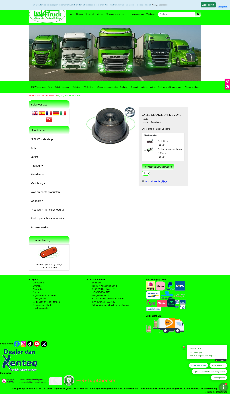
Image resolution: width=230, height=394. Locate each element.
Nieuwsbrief (90, 14)
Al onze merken (191, 87)
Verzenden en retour (115, 14)
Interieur (65, 87)
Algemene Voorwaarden (44, 295)
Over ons (37, 286)
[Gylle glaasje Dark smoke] (110, 125)
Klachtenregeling (41, 308)
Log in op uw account (135, 14)
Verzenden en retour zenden (46, 302)
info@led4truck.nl (100, 295)
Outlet (57, 87)
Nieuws (79, 14)
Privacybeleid (39, 299)
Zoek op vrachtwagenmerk (169, 87)
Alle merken (42, 95)
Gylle (53, 95)
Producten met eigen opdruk (143, 87)
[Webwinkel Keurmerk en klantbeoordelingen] (31, 380)
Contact (100, 14)
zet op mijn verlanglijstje (155, 181)
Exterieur (77, 87)
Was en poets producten (107, 87)
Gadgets (123, 87)
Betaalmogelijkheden (43, 305)
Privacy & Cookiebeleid (160, 5)
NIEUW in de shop (38, 87)
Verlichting (88, 87)
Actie (50, 87)
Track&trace (151, 14)
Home (71, 14)
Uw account (38, 283)
